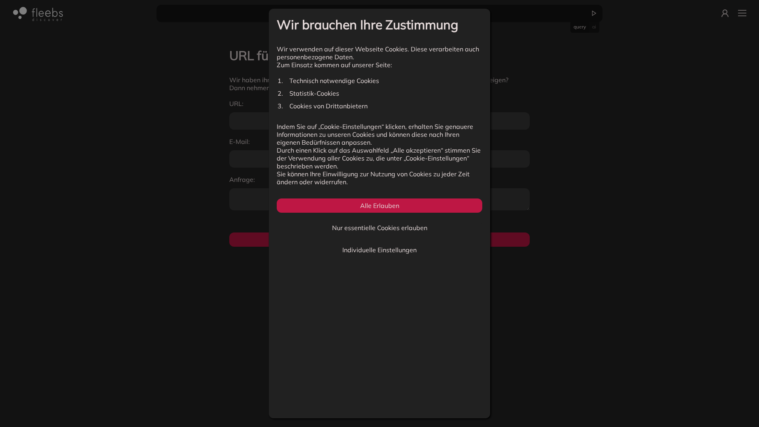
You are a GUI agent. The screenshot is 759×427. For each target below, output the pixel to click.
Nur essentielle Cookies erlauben (379, 228)
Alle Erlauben (379, 206)
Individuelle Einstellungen (379, 250)
